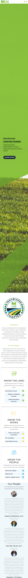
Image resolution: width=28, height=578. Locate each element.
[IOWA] (5, 1)
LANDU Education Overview (13, 400)
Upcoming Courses (11, 391)
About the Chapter (11, 470)
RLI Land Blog (9, 438)
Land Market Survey (11, 441)
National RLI (9, 474)
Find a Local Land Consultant (13, 433)
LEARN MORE (9, 157)
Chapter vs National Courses (14, 395)
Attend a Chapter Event (12, 477)
